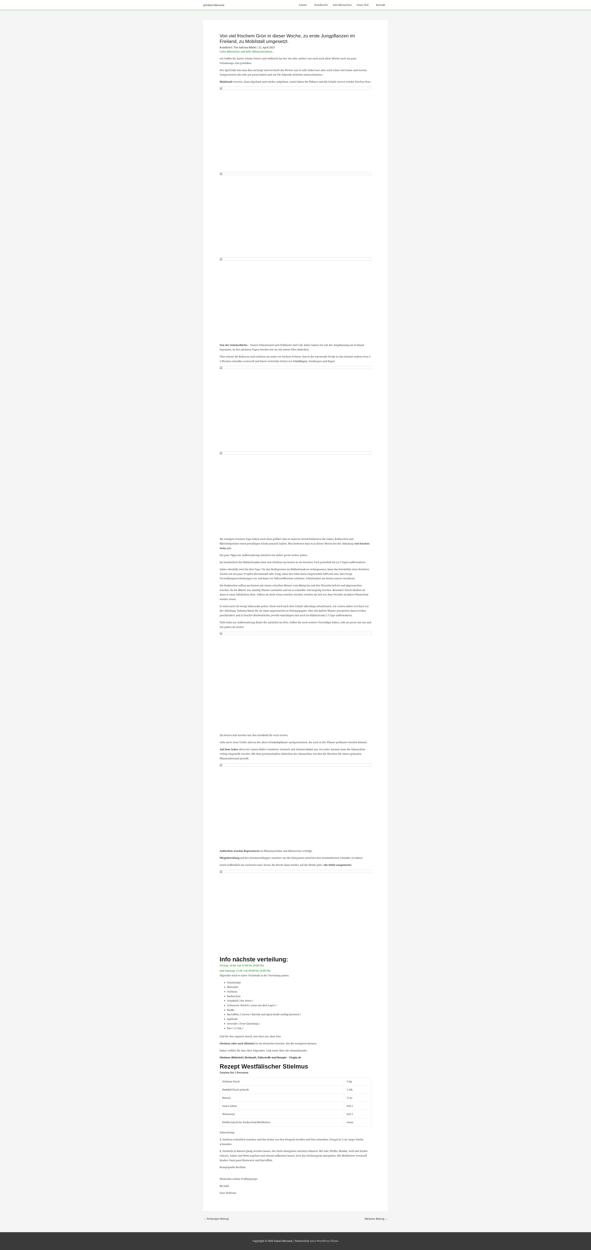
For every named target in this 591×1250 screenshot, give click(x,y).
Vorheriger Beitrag (216, 1218)
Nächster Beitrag (376, 1218)
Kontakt (380, 5)
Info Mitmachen (342, 5)
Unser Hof (362, 5)
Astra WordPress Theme (324, 1241)
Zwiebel (227, 1089)
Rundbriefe (321, 5)
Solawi (303, 5)
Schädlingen (300, 361)
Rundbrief (226, 47)
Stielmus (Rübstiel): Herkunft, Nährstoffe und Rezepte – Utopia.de (260, 1057)
